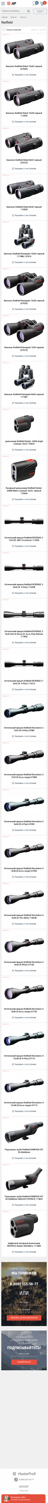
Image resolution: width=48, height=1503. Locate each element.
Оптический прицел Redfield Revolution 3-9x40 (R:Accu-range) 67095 (24, 869)
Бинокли (24, 1490)
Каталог (14, 17)
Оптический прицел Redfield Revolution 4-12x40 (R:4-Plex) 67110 (24, 1057)
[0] (34, 3)
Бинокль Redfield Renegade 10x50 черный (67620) (24, 302)
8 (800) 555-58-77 (24, 1284)
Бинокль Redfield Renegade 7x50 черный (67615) (24, 348)
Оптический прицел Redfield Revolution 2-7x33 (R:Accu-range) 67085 (24, 775)
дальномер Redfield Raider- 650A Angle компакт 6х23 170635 (24, 442)
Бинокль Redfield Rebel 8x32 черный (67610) (24, 161)
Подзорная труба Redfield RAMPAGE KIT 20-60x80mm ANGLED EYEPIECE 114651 (24, 1197)
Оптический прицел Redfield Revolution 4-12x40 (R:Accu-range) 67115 (24, 1104)
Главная (4, 17)
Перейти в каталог (40, 11)
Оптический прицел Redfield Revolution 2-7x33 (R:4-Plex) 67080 (24, 729)
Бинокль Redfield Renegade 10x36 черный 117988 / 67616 (24, 255)
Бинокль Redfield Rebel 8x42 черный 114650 (24, 208)
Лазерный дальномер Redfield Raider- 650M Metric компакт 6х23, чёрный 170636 (24, 491)
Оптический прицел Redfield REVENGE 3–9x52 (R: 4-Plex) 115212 (24, 682)
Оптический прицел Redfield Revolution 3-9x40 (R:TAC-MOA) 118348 (24, 916)
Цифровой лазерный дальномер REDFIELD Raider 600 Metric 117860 (24, 1244)
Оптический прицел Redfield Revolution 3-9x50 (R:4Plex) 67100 (24, 963)
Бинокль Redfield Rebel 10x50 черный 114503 (24, 114)
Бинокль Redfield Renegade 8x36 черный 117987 (24, 395)
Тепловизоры (24, 1494)
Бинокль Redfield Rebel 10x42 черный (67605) (24, 67)
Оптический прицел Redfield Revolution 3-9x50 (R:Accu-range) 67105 (24, 1010)
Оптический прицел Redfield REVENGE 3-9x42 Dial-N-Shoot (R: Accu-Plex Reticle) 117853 (24, 634)
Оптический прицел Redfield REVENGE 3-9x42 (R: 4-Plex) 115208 (24, 585)
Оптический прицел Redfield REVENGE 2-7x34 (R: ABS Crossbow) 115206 (24, 539)
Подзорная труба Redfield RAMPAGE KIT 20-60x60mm (24, 1150)
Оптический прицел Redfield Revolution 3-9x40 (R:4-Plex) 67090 (24, 822)
